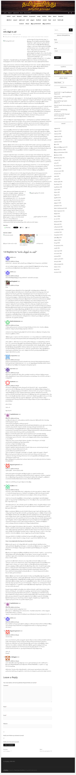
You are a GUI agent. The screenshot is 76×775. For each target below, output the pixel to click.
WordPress (22, 770)
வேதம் (49, 20)
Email (5, 715)
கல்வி (27, 20)
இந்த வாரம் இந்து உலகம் (59, 147)
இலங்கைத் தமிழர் (58, 157)
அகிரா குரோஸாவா (8, 36)
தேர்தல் (55, 213)
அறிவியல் (25, 16)
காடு (21, 36)
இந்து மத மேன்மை (47, 23)
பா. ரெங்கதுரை (13, 657)
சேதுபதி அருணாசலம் (8, 34)
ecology (13, 36)
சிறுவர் (55, 195)
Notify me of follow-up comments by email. (13, 735)
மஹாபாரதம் (57, 250)
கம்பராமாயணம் (57, 171)
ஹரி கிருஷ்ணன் (13, 281)
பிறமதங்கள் (60, 16)
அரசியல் (8, 16)
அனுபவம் (56, 131)
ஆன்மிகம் (44, 16)
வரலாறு (38, 16)
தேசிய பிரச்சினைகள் (59, 208)
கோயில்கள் (38, 20)
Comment (6, 685)
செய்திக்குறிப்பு (6, 95)
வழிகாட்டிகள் (22, 20)
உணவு (55, 163)
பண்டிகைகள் (57, 226)
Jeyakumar (13, 381)
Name (5, 706)
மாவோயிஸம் (46, 36)
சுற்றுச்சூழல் (25, 36)
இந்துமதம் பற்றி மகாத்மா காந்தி (10, 243)
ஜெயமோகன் (17, 36)
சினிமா (49, 16)
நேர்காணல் (56, 224)
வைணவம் (21, 23)
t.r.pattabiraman (14, 414)
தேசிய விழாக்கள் (58, 211)
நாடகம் (55, 218)
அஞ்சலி (56, 128)
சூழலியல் (56, 197)
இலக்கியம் (9, 20)
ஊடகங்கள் (56, 165)
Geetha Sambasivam (15, 321)
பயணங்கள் (56, 232)
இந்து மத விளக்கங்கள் (36, 23)
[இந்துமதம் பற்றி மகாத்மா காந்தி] (10, 238)
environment (37, 36)
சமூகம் (13, 16)
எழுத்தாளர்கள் (16, 12)
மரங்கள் (29, 36)
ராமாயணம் (56, 253)
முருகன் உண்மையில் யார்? (60, 118)
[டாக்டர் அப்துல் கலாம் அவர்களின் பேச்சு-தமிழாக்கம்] (27, 238)
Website (5, 723)
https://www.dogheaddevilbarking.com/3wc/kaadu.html (19, 541)
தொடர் (55, 216)
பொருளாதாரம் (32, 16)
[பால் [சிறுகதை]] (43, 238)
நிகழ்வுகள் (19, 16)
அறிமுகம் (10, 12)
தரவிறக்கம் (56, 205)
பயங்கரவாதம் (57, 229)
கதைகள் (15, 20)
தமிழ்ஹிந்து (5, 770)
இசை (55, 144)
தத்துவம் (32, 20)
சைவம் (54, 20)
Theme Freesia (17, 770)
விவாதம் (27, 23)
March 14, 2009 (17, 34)
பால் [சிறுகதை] (39, 243)
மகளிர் (55, 248)
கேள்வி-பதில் (60, 20)
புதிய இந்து (56, 237)
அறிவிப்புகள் (57, 136)
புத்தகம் (54, 16)
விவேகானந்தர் (57, 264)
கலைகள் (45, 20)
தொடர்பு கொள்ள (27, 12)
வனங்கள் (33, 36)
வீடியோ (56, 266)
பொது (55, 242)
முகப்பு (5, 12)
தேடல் (21, 12)
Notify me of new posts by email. (11, 741)
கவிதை (56, 179)
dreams (42, 36)
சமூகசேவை (57, 187)
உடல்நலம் (56, 160)
